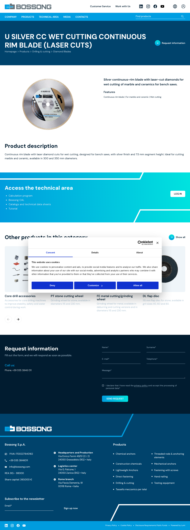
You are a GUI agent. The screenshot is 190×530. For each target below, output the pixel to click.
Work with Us (122, 6)
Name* (105, 347)
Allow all (137, 285)
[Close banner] (157, 243)
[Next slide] (18, 319)
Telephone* (152, 359)
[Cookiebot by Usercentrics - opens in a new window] (140, 243)
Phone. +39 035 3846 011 (18, 370)
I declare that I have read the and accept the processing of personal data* (141, 387)
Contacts (81, 17)
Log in (178, 193)
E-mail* (105, 359)
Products (24, 51)
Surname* (151, 347)
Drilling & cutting (41, 51)
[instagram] (148, 6)
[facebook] (155, 6)
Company (11, 17)
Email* (8, 506)
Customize (93, 285)
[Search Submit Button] (182, 16)
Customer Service (100, 6)
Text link (26, 277)
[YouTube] (162, 6)
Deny (52, 285)
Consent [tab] (50, 252)
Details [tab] (95, 252)
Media (67, 17)
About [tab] (139, 252)
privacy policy (141, 385)
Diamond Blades (62, 51)
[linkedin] (141, 6)
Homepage (11, 51)
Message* (107, 370)
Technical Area (49, 17)
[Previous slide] (8, 319)
